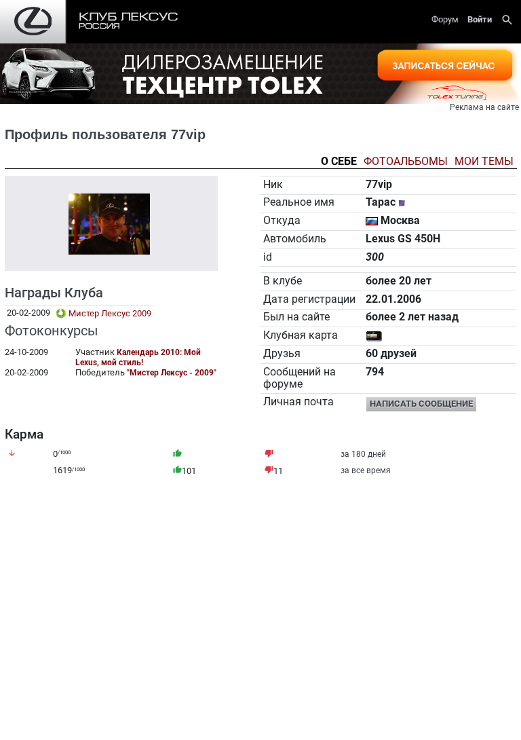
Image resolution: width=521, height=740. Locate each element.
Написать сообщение (421, 404)
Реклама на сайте (484, 107)
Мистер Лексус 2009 (108, 313)
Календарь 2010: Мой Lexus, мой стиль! (138, 357)
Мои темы (484, 162)
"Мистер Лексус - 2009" (171, 372)
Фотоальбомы (406, 162)
